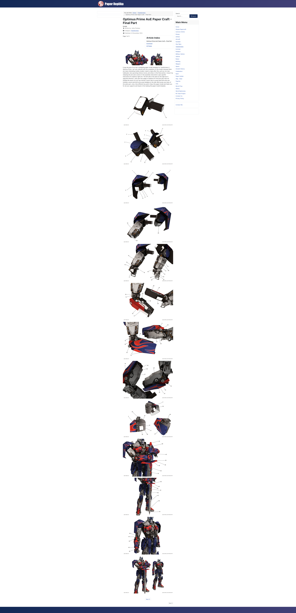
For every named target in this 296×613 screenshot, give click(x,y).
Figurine (178, 81)
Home (177, 27)
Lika (177, 83)
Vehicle (178, 56)
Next (147, 599)
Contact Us (179, 96)
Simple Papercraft (181, 29)
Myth (177, 74)
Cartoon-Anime (180, 32)
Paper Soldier (180, 76)
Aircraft (178, 39)
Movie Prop (179, 86)
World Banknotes (181, 91)
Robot (177, 59)
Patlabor (178, 51)
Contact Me (179, 105)
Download (149, 43)
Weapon (178, 64)
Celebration (179, 71)
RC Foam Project (180, 93)
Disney (178, 34)
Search (178, 13)
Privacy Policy (180, 98)
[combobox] (183, 16)
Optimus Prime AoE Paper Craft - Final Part (159, 41)
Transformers (135, 30)
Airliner (178, 37)
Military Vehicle (180, 54)
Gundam (178, 41)
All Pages (149, 46)
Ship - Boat (179, 78)
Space (177, 66)
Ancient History (180, 69)
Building (178, 61)
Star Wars (178, 44)
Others (178, 88)
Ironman (178, 49)
